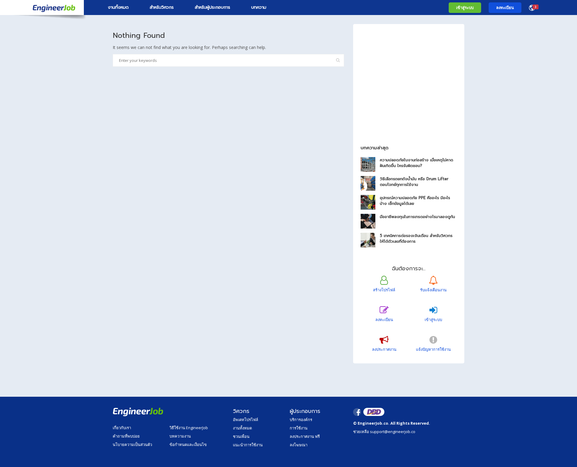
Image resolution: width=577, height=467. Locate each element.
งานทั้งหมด (118, 7)
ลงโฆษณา (298, 444)
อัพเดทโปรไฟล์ (245, 419)
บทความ (258, 7)
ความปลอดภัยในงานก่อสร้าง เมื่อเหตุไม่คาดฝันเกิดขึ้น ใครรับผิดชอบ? (416, 162)
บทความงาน (180, 436)
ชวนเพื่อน (241, 436)
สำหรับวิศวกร (162, 7)
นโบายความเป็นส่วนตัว (132, 444)
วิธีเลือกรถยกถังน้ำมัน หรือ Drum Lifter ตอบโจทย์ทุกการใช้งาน (414, 181)
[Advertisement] (409, 95)
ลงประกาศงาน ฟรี (305, 436)
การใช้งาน (298, 428)
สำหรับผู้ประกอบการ (212, 7)
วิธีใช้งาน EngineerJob (188, 427)
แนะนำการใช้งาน (248, 444)
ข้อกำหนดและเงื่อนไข (188, 444)
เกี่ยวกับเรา (122, 427)
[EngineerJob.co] (42, 7)
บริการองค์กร (301, 419)
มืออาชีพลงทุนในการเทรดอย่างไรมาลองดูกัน (417, 217)
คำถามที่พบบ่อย (126, 436)
